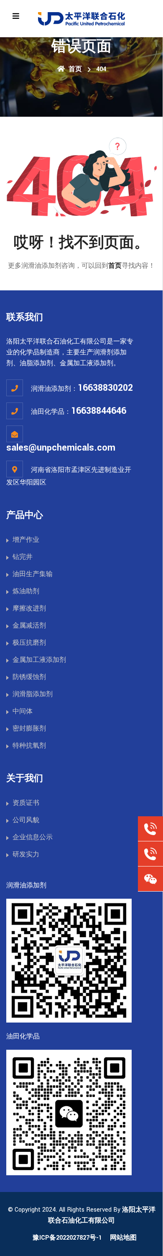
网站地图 (123, 1237)
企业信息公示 (33, 837)
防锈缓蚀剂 (29, 677)
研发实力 (26, 854)
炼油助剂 (26, 591)
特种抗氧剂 (29, 745)
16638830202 (105, 388)
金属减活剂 (29, 625)
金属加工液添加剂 (39, 660)
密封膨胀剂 (29, 728)
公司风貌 (26, 820)
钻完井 (23, 557)
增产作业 (26, 540)
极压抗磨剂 (29, 642)
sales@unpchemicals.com (60, 447)
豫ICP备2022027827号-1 (67, 1237)
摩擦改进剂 (29, 608)
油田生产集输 (33, 574)
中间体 (23, 711)
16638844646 (98, 411)
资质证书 (26, 803)
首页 (74, 69)
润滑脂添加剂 (33, 694)
